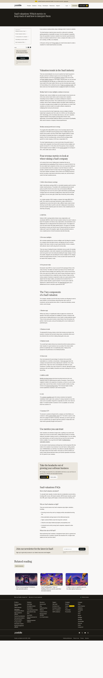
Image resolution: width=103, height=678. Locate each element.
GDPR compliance (56, 611)
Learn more (66, 1)
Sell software (30, 608)
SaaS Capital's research (47, 79)
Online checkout (17, 607)
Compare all (80, 627)
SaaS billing (29, 604)
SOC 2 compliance (56, 609)
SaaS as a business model (67, 85)
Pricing (39, 5)
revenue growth (63, 147)
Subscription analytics (19, 623)
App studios (29, 615)
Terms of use (76, 638)
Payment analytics (18, 620)
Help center (54, 604)
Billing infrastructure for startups (32, 617)
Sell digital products (31, 606)
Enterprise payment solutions (31, 621)
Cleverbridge (81, 621)
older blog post (63, 282)
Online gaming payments (32, 609)
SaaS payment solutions (19, 618)
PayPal (79, 625)
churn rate (65, 361)
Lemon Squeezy (81, 606)
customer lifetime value (54, 415)
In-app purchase (17, 621)
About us (67, 604)
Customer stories (43, 611)
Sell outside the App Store (31, 612)
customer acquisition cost (48, 397)
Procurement (68, 611)
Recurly (79, 615)
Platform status (85, 597)
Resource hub (43, 604)
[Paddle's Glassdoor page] (88, 633)
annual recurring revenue (52, 385)
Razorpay (80, 619)
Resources (52, 5)
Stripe (79, 604)
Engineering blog (43, 608)
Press (66, 608)
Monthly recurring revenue (46, 378)
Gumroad (80, 623)
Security (87, 638)
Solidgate (80, 617)
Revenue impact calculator (43, 614)
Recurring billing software (17, 605)
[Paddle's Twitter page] (82, 633)
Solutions (34, 5)
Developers (45, 5)
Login (66, 5)
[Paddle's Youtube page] (85, 633)
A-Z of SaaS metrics (44, 617)
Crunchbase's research (59, 77)
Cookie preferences (67, 638)
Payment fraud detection (19, 616)
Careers (69, 606)
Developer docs (55, 606)
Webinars (42, 609)
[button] (74, 5)
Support (58, 5)
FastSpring (80, 608)
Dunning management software (19, 626)
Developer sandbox (56, 608)
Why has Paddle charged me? (20, 597)
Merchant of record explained (35, 597)
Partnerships (67, 609)
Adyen (79, 611)
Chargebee (80, 609)
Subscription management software (19, 610)
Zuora (79, 613)
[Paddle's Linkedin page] (79, 633)
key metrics (56, 43)
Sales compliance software (18, 613)
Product (29, 5)
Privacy (82, 638)
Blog (41, 606)
